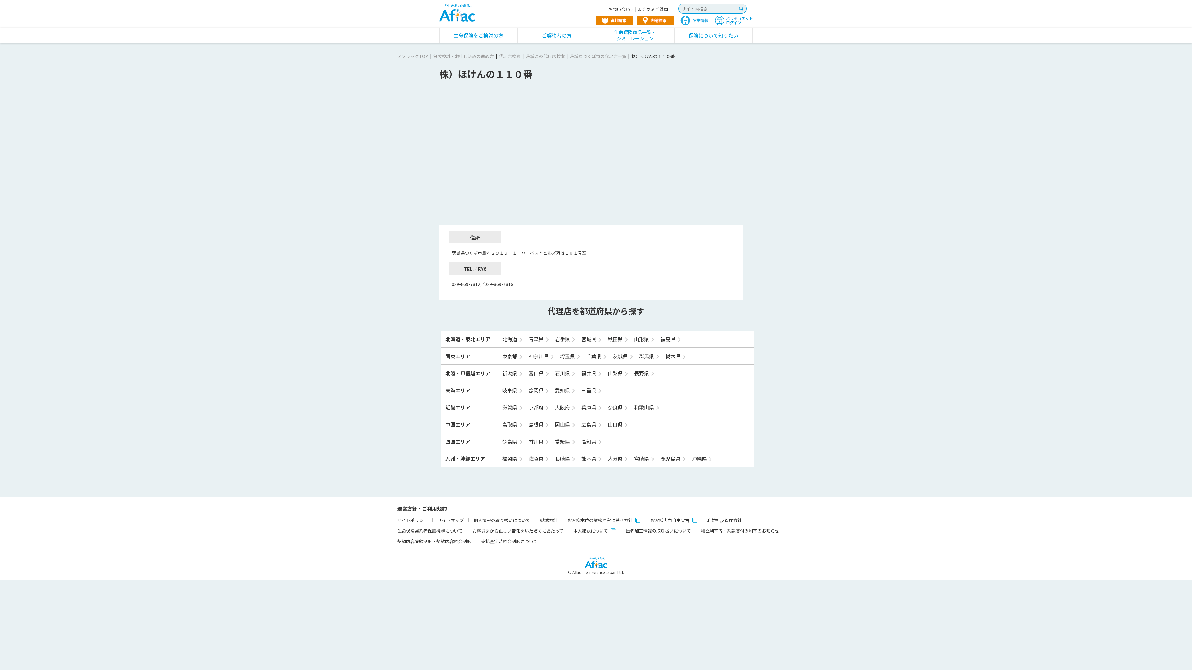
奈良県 (616, 407)
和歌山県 (644, 407)
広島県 (589, 424)
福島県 (669, 339)
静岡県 (537, 390)
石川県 (563, 373)
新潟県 (510, 373)
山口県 (616, 424)
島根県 (537, 424)
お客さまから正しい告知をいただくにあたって (517, 531)
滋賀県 (510, 407)
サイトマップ (451, 520)
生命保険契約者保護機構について (430, 531)
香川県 (537, 441)
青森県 (537, 339)
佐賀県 (537, 458)
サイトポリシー (412, 520)
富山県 (537, 373)
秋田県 (616, 339)
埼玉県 (568, 356)
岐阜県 (510, 390)
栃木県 (674, 356)
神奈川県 (539, 356)
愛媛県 (563, 441)
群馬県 (647, 356)
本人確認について (590, 531)
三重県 (589, 390)
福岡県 (510, 458)
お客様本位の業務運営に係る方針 (600, 520)
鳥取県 (510, 424)
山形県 (642, 339)
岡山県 (563, 424)
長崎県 (563, 458)
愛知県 (563, 390)
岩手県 (563, 339)
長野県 (642, 373)
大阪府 (563, 407)
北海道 (510, 339)
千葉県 (594, 356)
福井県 (589, 373)
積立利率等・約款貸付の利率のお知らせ (740, 531)
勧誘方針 (549, 520)
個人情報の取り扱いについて (502, 520)
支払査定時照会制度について (509, 541)
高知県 (589, 441)
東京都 (510, 356)
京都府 (537, 407)
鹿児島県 (671, 458)
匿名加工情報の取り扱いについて (658, 531)
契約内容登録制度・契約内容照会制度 (434, 541)
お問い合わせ (621, 9)
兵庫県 (589, 407)
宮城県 (589, 339)
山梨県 (616, 373)
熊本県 (589, 458)
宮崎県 (642, 458)
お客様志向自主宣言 (669, 520)
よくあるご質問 (653, 9)
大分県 (616, 458)
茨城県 (621, 356)
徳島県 (510, 441)
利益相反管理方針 (724, 520)
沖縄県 (700, 458)
